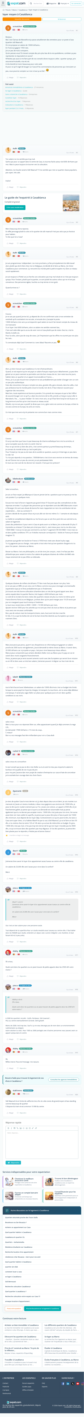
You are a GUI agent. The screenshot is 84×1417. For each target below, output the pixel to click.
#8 (77, 483)
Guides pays (26, 1387)
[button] (32, 1128)
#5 (77, 307)
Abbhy (15, 951)
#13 (76, 755)
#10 (76, 638)
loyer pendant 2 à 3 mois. (14, 108)
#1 (77, 30)
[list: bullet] (26, 1128)
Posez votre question (14, 1308)
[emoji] (23, 1128)
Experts (44, 1387)
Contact (5, 1383)
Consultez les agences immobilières (63, 1080)
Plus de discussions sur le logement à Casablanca (42, 1308)
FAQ (43, 1383)
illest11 (15, 851)
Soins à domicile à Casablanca (16, 94)
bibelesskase (18, 479)
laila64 (15, 677)
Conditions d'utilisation (72, 1407)
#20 (76, 1095)
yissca (15, 888)
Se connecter (76, 3)
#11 (76, 681)
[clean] (35, 1128)
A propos (6, 1390)
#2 (77, 153)
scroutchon (17, 26)
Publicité (6, 1387)
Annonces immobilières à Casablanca (19, 87)
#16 (76, 892)
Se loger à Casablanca (13, 91)
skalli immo (17, 1090)
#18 (76, 989)
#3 (77, 222)
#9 (77, 577)
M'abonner (62, 19)
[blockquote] (14, 1128)
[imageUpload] (20, 1128)
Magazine (52, 3)
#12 (76, 715)
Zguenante (17, 791)
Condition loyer (10, 98)
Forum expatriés (28, 1383)
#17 (76, 955)
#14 (76, 795)
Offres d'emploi (28, 1390)
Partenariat (7, 1393)
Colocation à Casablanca (14, 105)
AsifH (15, 148)
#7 (77, 432)
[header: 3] (29, 1128)
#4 (77, 257)
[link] (17, 1128)
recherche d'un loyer (13, 101)
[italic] (11, 1128)
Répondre (23, 77)
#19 (76, 1053)
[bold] (8, 1128)
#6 (77, 362)
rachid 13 (16, 751)
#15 (76, 855)
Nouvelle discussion (22, 19)
